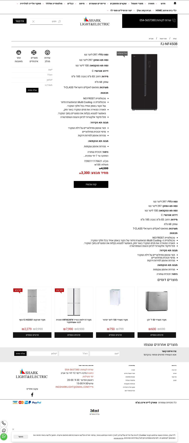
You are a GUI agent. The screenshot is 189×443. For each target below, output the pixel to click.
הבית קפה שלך (144, 10)
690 (162, 329)
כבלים (70, 3)
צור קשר (174, 377)
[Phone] (4, 424)
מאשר (20, 437)
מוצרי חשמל (137, 3)
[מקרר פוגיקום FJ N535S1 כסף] (32, 315)
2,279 (28, 329)
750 (112, 329)
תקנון (174, 380)
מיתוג (82, 3)
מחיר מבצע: (99, 172)
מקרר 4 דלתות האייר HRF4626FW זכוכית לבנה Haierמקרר (73, 321)
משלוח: (104, 164)
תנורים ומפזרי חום (130, 391)
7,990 (69, 329)
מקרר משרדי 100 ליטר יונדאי (115, 319)
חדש (163, 3)
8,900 (80, 329)
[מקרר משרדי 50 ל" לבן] (157, 315)
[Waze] (4, 430)
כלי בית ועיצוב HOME (166, 10)
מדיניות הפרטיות (118, 438)
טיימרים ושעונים (97, 3)
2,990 (39, 329)
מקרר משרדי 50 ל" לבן (156, 319)
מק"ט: (105, 161)
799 (121, 329)
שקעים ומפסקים (118, 3)
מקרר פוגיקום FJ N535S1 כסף (32, 319)
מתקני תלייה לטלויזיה (30, 3)
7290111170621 (93, 161)
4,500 (104, 168)
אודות (174, 373)
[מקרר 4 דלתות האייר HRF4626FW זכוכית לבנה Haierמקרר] (74, 315)
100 (98, 164)
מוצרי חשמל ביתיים (129, 373)
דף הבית (174, 370)
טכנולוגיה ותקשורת (129, 384)
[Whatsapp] (4, 437)
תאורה (151, 3)
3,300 (85, 172)
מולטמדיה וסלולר (54, 3)
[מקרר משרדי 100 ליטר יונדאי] (115, 306)
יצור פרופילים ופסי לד (121, 10)
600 (153, 329)
